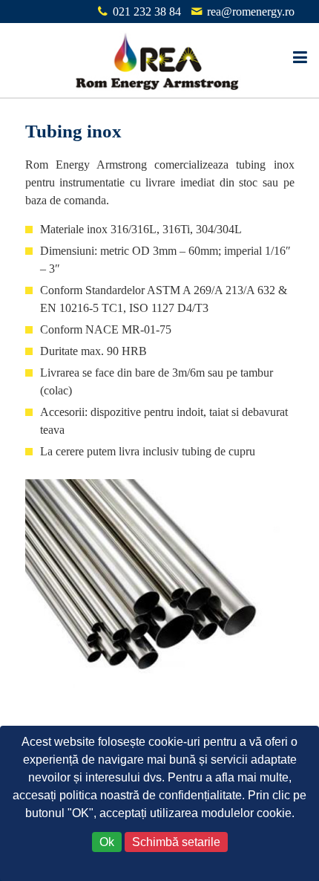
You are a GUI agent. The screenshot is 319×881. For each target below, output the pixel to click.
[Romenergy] (159, 60)
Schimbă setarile (176, 842)
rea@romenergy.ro (251, 11)
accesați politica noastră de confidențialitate (127, 795)
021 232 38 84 (147, 11)
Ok (106, 842)
